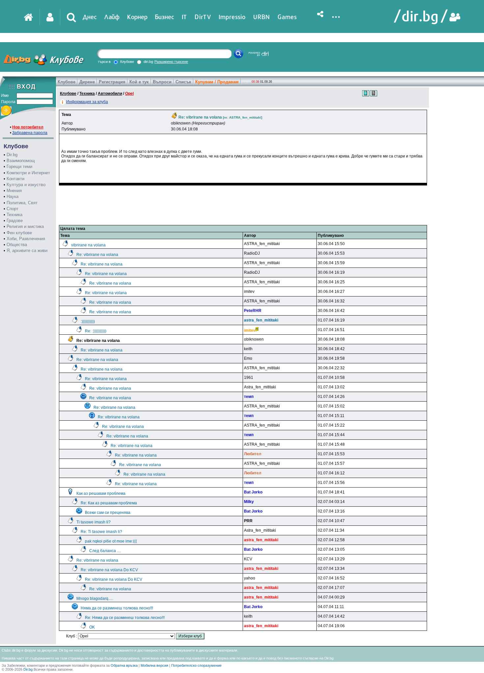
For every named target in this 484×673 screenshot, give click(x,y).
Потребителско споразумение (196, 665)
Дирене (87, 81)
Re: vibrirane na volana (97, 254)
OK (92, 627)
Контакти (15, 178)
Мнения (14, 190)
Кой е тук (139, 81)
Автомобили (110, 93)
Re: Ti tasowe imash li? (101, 531)
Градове (15, 220)
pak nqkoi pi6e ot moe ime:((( (111, 541)
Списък (183, 81)
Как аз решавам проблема (100, 493)
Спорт (12, 208)
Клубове (66, 81)
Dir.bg (12, 154)
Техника (14, 214)
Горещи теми (19, 166)
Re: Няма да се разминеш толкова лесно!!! (125, 617)
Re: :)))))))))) (95, 331)
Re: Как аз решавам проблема (109, 503)
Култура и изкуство (26, 184)
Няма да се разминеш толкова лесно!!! (117, 608)
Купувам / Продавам (217, 81)
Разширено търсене (171, 62)
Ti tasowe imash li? (93, 522)
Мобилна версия (154, 665)
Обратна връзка (124, 665)
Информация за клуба (87, 101)
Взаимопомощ (21, 160)
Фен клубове (19, 232)
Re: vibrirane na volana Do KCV (109, 570)
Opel (129, 93)
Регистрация (112, 81)
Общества (17, 244)
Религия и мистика (25, 226)
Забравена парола (29, 132)
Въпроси (162, 81)
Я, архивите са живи (27, 250)
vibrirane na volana (88, 245)
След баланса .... (105, 550)
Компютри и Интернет (28, 172)
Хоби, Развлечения (26, 238)
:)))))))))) (88, 321)
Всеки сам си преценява (107, 512)
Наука (12, 196)
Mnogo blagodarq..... (94, 598)
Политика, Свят (22, 202)
